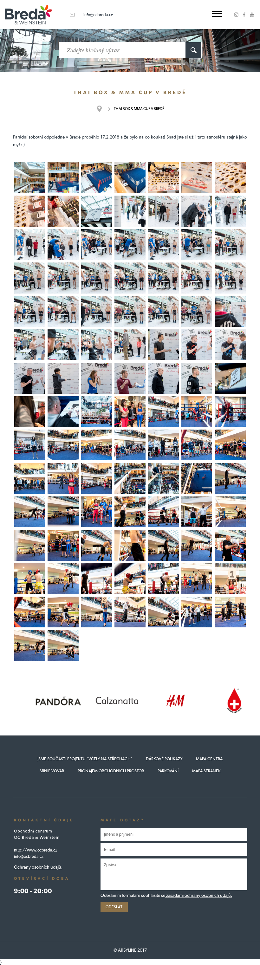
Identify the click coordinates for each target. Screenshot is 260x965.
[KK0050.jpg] (63, 411)
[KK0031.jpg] (96, 311)
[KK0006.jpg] (196, 177)
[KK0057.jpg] (230, 411)
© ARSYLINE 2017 (130, 950)
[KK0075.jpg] (163, 511)
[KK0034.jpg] (196, 311)
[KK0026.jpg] (163, 278)
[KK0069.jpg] (196, 478)
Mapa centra (209, 758)
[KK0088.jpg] (129, 578)
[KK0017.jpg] (96, 244)
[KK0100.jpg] (63, 645)
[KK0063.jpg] (230, 445)
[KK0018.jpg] (163, 244)
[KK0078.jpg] (230, 511)
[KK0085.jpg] (63, 578)
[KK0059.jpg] (129, 445)
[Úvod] (102, 109)
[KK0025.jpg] (129, 278)
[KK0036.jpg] (29, 344)
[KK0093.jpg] (63, 612)
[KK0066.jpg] (96, 478)
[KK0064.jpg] (29, 478)
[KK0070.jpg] (230, 478)
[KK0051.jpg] (29, 411)
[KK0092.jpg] (29, 612)
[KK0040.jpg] (163, 344)
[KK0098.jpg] (230, 612)
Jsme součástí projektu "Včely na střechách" (84, 758)
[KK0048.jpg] (196, 378)
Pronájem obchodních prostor (111, 770)
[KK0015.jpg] (29, 244)
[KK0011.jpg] (129, 211)
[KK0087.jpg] (96, 578)
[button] (217, 14)
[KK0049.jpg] (230, 378)
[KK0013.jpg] (196, 211)
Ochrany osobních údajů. (38, 867)
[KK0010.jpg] (96, 211)
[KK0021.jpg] (230, 244)
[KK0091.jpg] (230, 578)
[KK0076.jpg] (196, 511)
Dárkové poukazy (164, 758)
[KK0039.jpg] (129, 344)
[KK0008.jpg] (29, 211)
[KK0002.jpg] (29, 177)
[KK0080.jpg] (96, 545)
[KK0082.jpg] (129, 545)
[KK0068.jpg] (163, 478)
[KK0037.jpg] (63, 344)
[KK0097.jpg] (196, 612)
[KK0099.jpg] (29, 645)
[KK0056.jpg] (196, 411)
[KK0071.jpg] (29, 511)
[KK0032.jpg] (129, 311)
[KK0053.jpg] (96, 411)
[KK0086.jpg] (29, 578)
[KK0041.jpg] (196, 344)
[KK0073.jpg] (63, 511)
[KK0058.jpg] (63, 445)
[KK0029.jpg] (29, 311)
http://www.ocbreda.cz (35, 850)
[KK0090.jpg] (196, 578)
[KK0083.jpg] (230, 545)
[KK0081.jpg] (163, 545)
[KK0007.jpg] (230, 177)
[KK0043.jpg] (29, 378)
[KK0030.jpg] (63, 311)
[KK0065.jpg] (63, 478)
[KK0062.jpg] (196, 445)
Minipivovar (52, 770)
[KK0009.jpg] (63, 211)
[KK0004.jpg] (129, 177)
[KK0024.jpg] (96, 278)
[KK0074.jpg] (129, 511)
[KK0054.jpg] (163, 411)
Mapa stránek (206, 770)
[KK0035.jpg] (230, 311)
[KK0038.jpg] (96, 344)
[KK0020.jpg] (196, 244)
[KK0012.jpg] (163, 211)
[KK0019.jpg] (129, 244)
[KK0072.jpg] (96, 511)
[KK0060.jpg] (96, 445)
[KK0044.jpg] (63, 378)
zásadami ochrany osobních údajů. (198, 895)
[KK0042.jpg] (230, 344)
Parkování (168, 770)
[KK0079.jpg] (29, 545)
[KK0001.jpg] (63, 177)
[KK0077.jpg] (63, 545)
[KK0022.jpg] (63, 278)
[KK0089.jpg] (163, 578)
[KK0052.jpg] (129, 411)
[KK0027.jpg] (196, 278)
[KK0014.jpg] (230, 211)
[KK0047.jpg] (163, 378)
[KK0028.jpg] (230, 278)
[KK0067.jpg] (129, 478)
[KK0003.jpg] (96, 177)
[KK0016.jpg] (63, 244)
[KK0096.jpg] (163, 612)
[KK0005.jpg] (163, 177)
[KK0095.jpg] (129, 612)
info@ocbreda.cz (98, 14)
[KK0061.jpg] (163, 445)
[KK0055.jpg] (29, 445)
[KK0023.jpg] (29, 278)
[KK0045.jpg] (96, 378)
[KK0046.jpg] (129, 378)
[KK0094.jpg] (96, 612)
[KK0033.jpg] (163, 311)
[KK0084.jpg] (196, 545)
